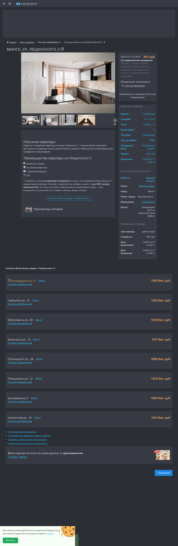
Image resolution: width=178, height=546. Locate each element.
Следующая (164, 472)
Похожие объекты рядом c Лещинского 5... (69, 198)
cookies (50, 533)
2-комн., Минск (17, 456)
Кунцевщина (148, 202)
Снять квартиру (26, 42)
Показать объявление (19, 284)
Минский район (147, 186)
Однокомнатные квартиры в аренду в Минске (29, 436)
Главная (13, 42)
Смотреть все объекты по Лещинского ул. (28, 444)
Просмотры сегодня (48, 209)
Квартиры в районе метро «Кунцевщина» (27, 440)
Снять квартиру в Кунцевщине (22, 432)
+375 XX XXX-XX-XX (134, 85)
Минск (42, 280)
